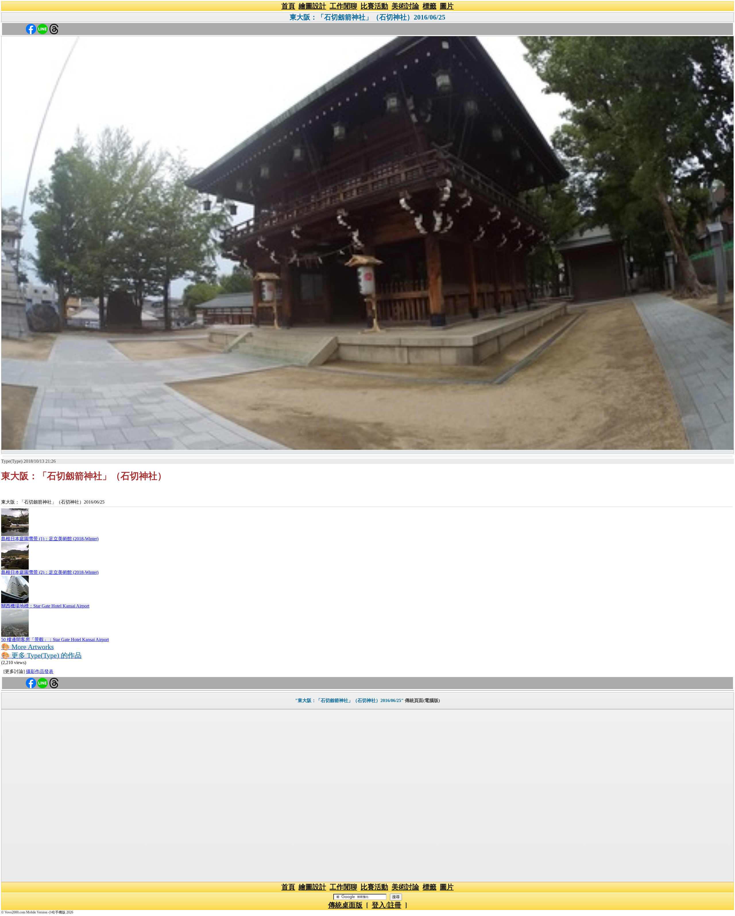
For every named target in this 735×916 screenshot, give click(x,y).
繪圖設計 (312, 6)
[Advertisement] (367, 795)
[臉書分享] (31, 28)
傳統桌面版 (345, 905)
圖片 (447, 6)
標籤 (429, 6)
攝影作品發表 (39, 671)
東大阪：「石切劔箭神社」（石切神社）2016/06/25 (367, 17)
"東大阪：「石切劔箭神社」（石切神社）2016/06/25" (349, 700)
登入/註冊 (386, 905)
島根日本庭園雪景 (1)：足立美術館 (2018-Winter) (49, 538)
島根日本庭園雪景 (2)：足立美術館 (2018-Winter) (49, 572)
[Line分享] (42, 28)
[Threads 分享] (54, 28)
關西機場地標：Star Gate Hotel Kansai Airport (45, 605)
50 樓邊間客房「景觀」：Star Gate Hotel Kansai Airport (55, 639)
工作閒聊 (343, 6)
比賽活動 (374, 6)
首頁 (288, 6)
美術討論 (405, 6)
